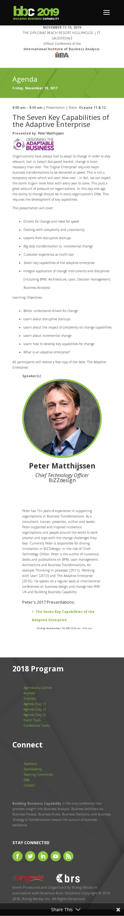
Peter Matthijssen (51, 133)
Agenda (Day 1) (35, 704)
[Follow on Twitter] (30, 856)
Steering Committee (38, 774)
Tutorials (30, 698)
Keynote (29, 693)
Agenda (25, 79)
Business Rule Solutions (60, 893)
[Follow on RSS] (68, 856)
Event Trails (32, 720)
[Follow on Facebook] (17, 856)
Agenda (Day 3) (35, 714)
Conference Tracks (37, 725)
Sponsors (30, 763)
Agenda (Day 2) (35, 709)
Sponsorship (33, 769)
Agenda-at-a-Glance (38, 687)
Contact (29, 785)
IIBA (26, 780)
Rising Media (82, 887)
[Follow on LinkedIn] (43, 856)
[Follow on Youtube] (56, 856)
